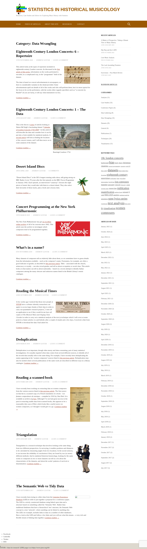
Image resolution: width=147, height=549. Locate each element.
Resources (67, 24)
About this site (51, 24)
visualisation (109, 208)
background (105, 163)
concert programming (114, 166)
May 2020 (104, 334)
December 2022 (106, 257)
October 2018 (105, 396)
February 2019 (106, 381)
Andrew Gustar (43, 60)
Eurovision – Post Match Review (111, 73)
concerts (123, 166)
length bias (111, 182)
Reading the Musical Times (36, 291)
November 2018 (106, 391)
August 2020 (105, 324)
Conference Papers (107, 108)
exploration (113, 178)
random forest (118, 192)
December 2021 (106, 278)
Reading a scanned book (34, 378)
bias (111, 162)
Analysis (104, 97)
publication (123, 188)
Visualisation (105, 144)
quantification (107, 192)
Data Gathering (106, 113)
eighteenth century (117, 174)
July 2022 (104, 262)
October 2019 (105, 355)
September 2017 (106, 458)
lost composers (122, 181)
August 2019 (105, 360)
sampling (116, 195)
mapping (104, 185)
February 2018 (106, 432)
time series (127, 203)
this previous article (53, 264)
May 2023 (104, 242)
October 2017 (105, 452)
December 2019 (106, 345)
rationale (125, 192)
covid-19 (127, 166)
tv (102, 208)
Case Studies (105, 103)
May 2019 (104, 370)
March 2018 (105, 427)
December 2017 (106, 442)
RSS (4, 542)
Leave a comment (60, 60)
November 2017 (106, 447)
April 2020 (104, 339)
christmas (127, 163)
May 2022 (104, 268)
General (103, 128)
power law (113, 188)
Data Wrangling (106, 118)
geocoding (123, 178)
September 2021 (106, 283)
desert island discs (123, 170)
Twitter (5, 539)
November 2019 (106, 350)
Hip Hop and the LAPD (109, 50)
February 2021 (106, 298)
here (34, 399)
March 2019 (105, 375)
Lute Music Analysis (107, 57)
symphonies (104, 203)
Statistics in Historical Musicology (74, 9)
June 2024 (104, 237)
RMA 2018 (109, 195)
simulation (104, 199)
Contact (81, 24)
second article (21, 137)
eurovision (105, 178)
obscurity (123, 185)
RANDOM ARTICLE (109, 84)
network (117, 185)
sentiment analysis (124, 195)
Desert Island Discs (30, 166)
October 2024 (105, 232)
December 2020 (106, 304)
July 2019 (104, 365)
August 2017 (105, 463)
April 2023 (104, 247)
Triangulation (26, 435)
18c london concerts (112, 157)
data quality (104, 170)
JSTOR (18, 304)
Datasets (103, 123)
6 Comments (54, 171)
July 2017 (104, 468)
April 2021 (104, 293)
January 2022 (105, 273)
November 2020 (106, 309)
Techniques (104, 138)
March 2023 (105, 252)
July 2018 (104, 411)
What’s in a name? (30, 247)
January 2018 (105, 437)
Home (18, 24)
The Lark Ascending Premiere (111, 65)
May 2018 (104, 417)
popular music (105, 188)
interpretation (104, 182)
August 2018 (105, 406)
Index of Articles (33, 24)
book (116, 163)
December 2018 (106, 386)
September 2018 (106, 401)
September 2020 (106, 319)
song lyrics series (117, 198)
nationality (111, 185)
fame (118, 178)
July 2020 (104, 329)
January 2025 (105, 227)
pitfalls (128, 185)
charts (120, 163)
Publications (105, 133)
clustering (104, 166)
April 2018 (104, 422)
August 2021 (105, 288)
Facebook (6, 534)
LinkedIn (6, 537)
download (103, 175)
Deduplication (26, 339)
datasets (113, 170)
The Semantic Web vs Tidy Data (40, 486)
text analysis (116, 203)
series (32, 125)
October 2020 (105, 314)
